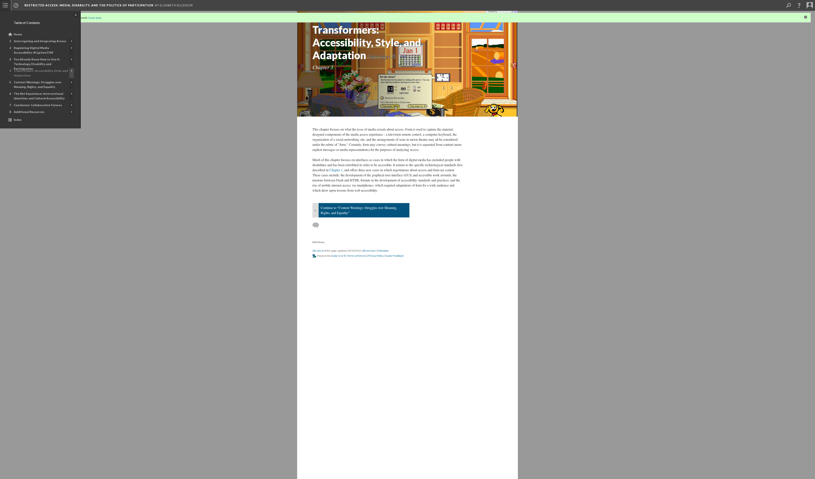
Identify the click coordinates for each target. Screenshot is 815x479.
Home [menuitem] (18, 34)
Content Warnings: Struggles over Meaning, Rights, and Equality (38, 85)
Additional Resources (29, 112)
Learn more (95, 17)
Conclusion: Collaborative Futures (38, 105)
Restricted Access (88, 5)
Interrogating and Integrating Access (40, 41)
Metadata (383, 250)
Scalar (334, 255)
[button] (799, 5)
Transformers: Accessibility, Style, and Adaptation (41, 73)
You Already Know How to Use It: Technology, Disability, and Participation (37, 64)
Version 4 (317, 250)
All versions (369, 250)
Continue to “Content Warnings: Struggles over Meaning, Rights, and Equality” (359, 210)
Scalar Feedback (394, 255)
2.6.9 (342, 255)
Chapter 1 (336, 170)
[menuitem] (5, 5)
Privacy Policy (376, 255)
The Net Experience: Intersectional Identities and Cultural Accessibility (39, 96)
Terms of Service (357, 255)
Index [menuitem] (18, 119)
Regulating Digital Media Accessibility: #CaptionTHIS (33, 50)
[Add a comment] (317, 225)
